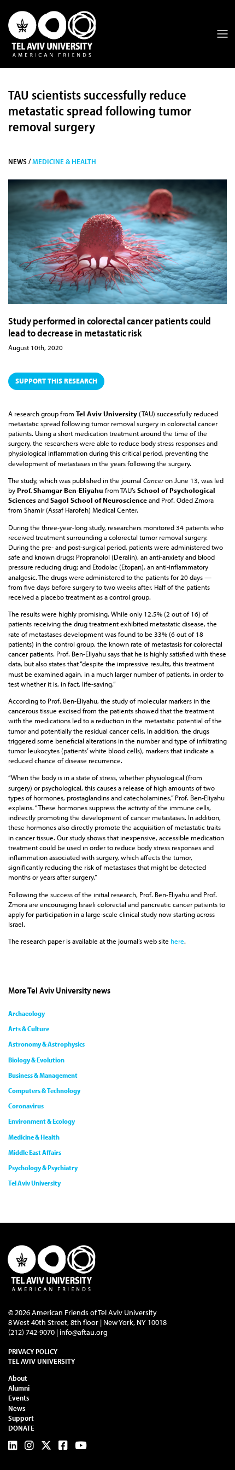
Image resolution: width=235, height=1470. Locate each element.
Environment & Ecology (41, 1121)
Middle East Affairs (34, 1152)
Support (21, 1418)
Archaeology (26, 1013)
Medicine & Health (64, 161)
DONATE (21, 1428)
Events (18, 1398)
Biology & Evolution (36, 1059)
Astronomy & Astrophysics (46, 1043)
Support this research (56, 381)
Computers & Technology (44, 1090)
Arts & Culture (28, 1028)
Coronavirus (26, 1105)
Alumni (19, 1388)
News (16, 1408)
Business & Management (43, 1075)
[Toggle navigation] (222, 34)
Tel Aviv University (34, 1182)
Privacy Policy (32, 1351)
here (177, 941)
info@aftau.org (84, 1332)
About (17, 1378)
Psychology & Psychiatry (43, 1167)
